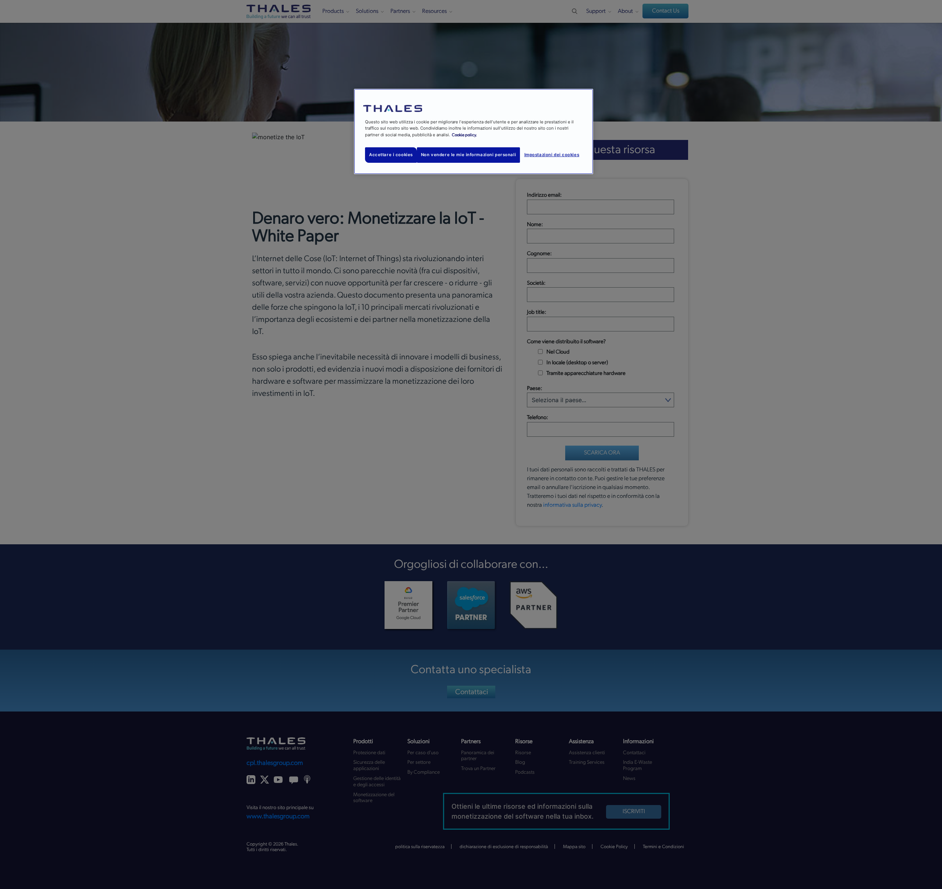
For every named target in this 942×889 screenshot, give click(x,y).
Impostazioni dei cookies (552, 154)
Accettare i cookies (391, 154)
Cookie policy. (464, 135)
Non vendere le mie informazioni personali (468, 154)
